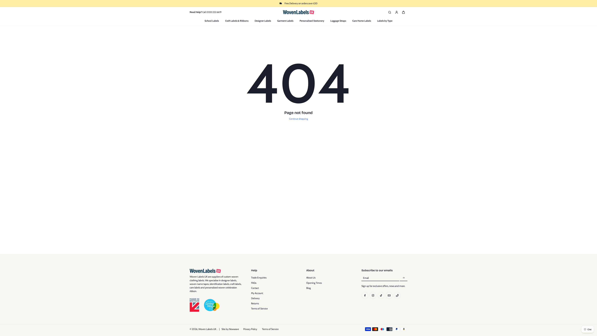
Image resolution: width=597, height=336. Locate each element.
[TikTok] (381, 295)
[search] (389, 12)
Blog (308, 288)
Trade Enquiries (258, 277)
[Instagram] (373, 295)
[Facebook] (364, 295)
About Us (310, 277)
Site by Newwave (230, 329)
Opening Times (314, 282)
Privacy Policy (250, 329)
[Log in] (396, 12)
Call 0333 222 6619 (212, 12)
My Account (257, 293)
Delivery (255, 298)
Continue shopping (298, 118)
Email (366, 277)
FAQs (253, 282)
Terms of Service (259, 308)
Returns (255, 303)
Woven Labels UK (207, 329)
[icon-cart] (403, 12)
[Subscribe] (403, 278)
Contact (255, 288)
